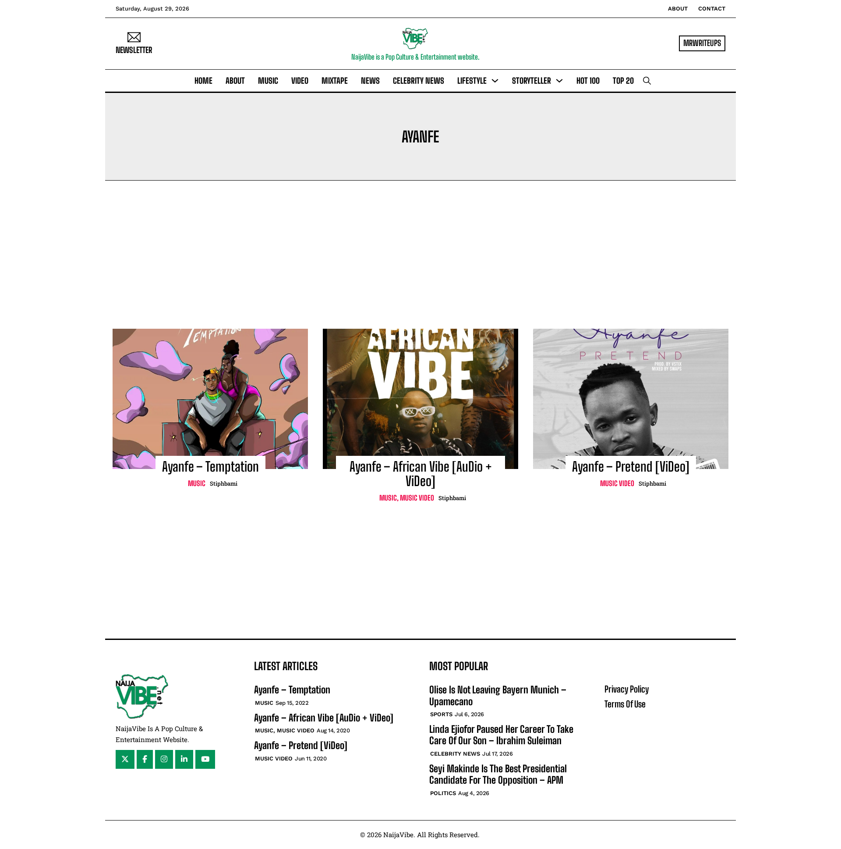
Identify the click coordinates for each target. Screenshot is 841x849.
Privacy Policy (626, 689)
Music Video (417, 498)
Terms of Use (625, 704)
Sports (441, 714)
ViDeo (299, 80)
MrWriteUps (702, 43)
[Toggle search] (647, 80)
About (678, 8)
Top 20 (623, 80)
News (370, 80)
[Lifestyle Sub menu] (495, 81)
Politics (443, 793)
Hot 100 (588, 80)
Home (203, 80)
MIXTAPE (335, 80)
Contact (711, 8)
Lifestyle (472, 80)
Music (268, 80)
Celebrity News (418, 80)
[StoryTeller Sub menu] (559, 81)
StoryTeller (531, 80)
